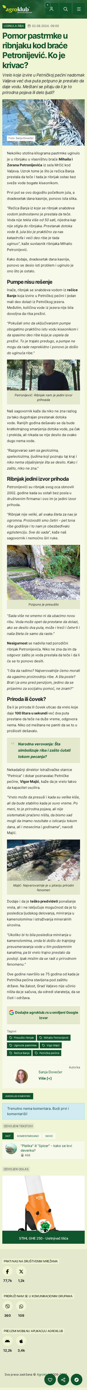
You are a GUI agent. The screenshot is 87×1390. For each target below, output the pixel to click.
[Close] (65, 9)
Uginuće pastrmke (25, 1045)
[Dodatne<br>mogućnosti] (76, 1379)
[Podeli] (63, 1379)
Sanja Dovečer (50, 1072)
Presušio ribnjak (23, 1037)
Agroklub (43, 1374)
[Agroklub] (17, 9)
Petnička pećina (49, 1053)
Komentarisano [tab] (28, 1136)
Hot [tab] (8, 1136)
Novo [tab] (49, 1136)
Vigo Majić (53, 1045)
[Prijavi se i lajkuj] (50, 1379)
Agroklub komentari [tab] (17, 1096)
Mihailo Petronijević (55, 1037)
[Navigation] (79, 9)
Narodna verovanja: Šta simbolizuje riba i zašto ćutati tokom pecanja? (44, 750)
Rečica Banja (21, 1053)
